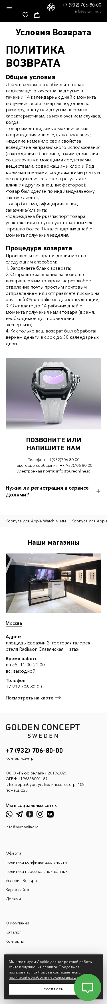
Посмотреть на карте (29, 698)
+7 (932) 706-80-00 (81, 5)
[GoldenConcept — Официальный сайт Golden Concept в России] (51, 7)
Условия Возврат (22, 880)
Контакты (15, 941)
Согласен (53, 989)
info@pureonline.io (88, 11)
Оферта (13, 853)
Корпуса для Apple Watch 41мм (36, 521)
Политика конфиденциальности (36, 862)
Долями (13, 898)
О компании (17, 923)
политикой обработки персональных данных (48, 977)
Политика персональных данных (37, 871)
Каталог (13, 932)
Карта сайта (17, 889)
